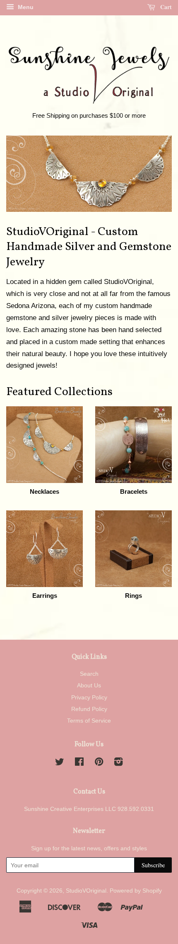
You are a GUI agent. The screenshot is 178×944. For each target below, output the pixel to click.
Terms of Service (89, 720)
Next (154, 174)
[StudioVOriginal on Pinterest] (98, 763)
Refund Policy (89, 709)
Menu (25, 7)
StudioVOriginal (86, 890)
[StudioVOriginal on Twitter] (59, 763)
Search (89, 673)
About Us (89, 685)
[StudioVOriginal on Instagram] (118, 763)
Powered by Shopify (136, 890)
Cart (165, 6)
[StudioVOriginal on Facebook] (79, 763)
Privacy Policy (89, 697)
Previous (23, 174)
